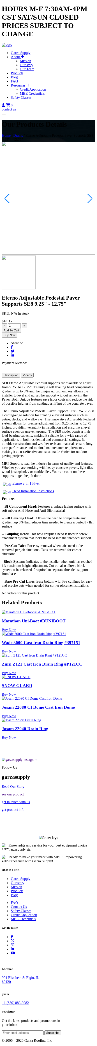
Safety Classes (21, 97)
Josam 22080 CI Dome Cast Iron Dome (38, 707)
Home (6, 135)
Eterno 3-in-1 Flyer (26, 483)
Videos (27, 375)
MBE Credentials (32, 93)
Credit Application (33, 89)
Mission (25, 61)
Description (11, 375)
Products (17, 73)
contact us (9, 109)
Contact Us (19, 907)
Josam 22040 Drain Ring (25, 728)
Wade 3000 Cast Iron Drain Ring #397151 (41, 642)
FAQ (14, 81)
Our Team (27, 69)
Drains (18, 135)
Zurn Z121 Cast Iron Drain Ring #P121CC (42, 664)
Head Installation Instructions (33, 491)
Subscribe (52, 1032)
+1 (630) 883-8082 (15, 1003)
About (16, 57)
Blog (14, 77)
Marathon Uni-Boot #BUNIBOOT (34, 621)
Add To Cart (11, 330)
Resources (18, 85)
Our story (26, 65)
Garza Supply (20, 53)
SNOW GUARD (17, 685)
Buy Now (9, 335)
